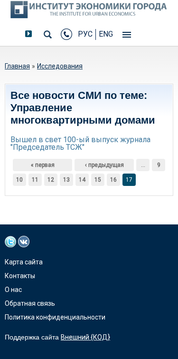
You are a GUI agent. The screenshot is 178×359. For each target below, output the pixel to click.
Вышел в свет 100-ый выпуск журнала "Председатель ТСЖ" (80, 143)
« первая (43, 165)
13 (66, 179)
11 (35, 179)
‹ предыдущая (104, 165)
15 (97, 179)
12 (50, 179)
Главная (17, 66)
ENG (106, 34)
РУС (85, 34)
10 (19, 179)
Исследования (60, 66)
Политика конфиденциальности (55, 317)
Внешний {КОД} (85, 337)
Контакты (20, 276)
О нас (13, 289)
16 (113, 179)
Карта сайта (24, 262)
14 (82, 179)
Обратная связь (30, 303)
